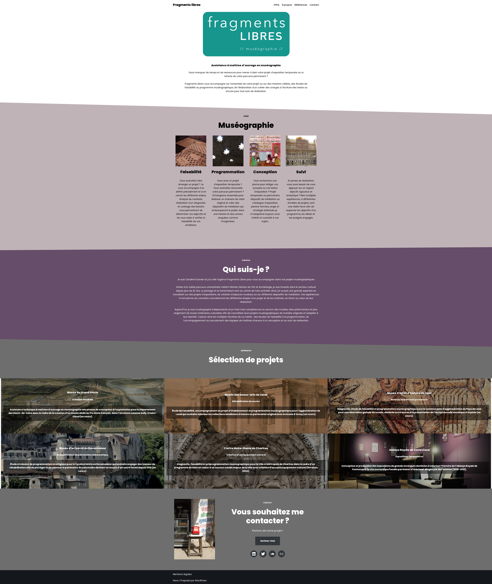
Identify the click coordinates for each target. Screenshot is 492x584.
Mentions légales (182, 574)
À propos (287, 4)
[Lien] (281, 553)
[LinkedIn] (253, 553)
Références (301, 4)
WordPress (201, 580)
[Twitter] (263, 553)
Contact (314, 4)
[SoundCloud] (272, 553)
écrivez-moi (267, 540)
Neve (176, 580)
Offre (276, 4)
